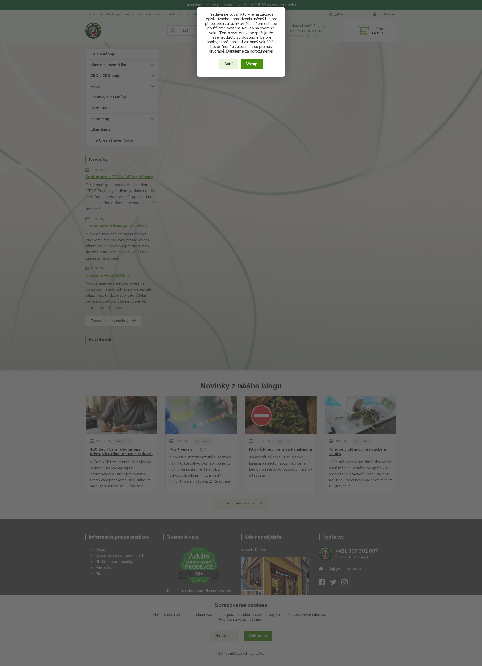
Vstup (252, 64)
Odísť (228, 63)
